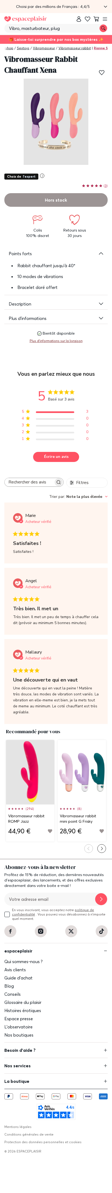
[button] (56, 6)
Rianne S (101, 48)
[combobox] (78, 496)
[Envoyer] (101, 899)
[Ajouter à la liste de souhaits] (102, 73)
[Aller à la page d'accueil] (25, 19)
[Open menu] (105, 19)
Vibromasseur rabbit (74, 48)
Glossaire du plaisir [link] (22, 1002)
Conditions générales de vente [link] (29, 1134)
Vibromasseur (44, 48)
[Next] (102, 849)
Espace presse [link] (18, 1018)
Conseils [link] (12, 994)
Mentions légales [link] (18, 1127)
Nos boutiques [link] (18, 1035)
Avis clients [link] (15, 969)
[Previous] (89, 849)
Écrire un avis (56, 456)
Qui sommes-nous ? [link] (23, 961)
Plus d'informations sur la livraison (56, 341)
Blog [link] (9, 986)
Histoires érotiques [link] (22, 1010)
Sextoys (23, 48)
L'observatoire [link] (18, 1026)
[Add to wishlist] (50, 831)
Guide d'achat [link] (18, 978)
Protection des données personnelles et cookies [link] (43, 1142)
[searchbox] (29, 482)
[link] (79, 19)
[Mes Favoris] (87, 19)
